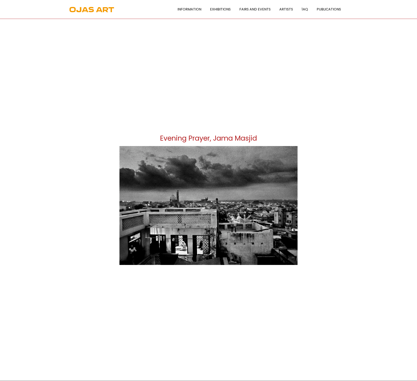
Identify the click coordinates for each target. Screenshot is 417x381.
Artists (286, 9)
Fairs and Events (255, 9)
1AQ (305, 9)
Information (189, 9)
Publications (329, 9)
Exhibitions (220, 9)
